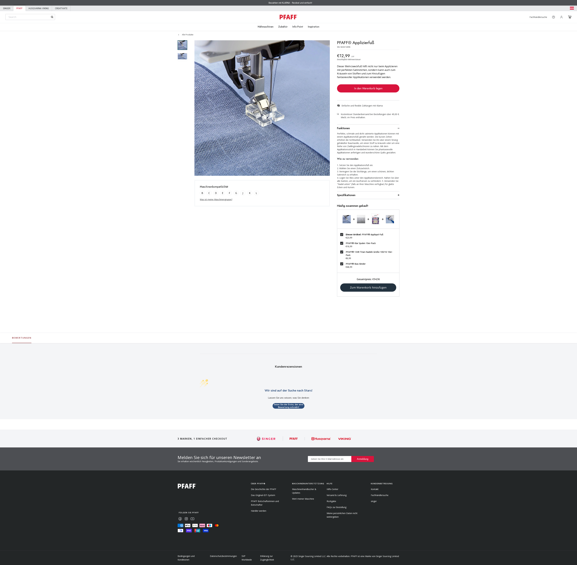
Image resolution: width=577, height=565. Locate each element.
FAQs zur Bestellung (336, 507)
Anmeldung (362, 459)
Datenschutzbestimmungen (223, 556)
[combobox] (30, 17)
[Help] (553, 17)
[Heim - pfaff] (187, 486)
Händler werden (258, 510)
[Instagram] (186, 518)
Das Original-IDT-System (263, 495)
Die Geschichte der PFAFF (263, 489)
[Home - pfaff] (288, 17)
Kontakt (375, 489)
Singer (6, 8)
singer (374, 501)
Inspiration (313, 26)
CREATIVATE (61, 8)
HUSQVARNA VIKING (39, 8)
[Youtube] (192, 518)
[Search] (52, 17)
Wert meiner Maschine (303, 498)
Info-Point (297, 26)
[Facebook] (180, 518)
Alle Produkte (187, 34)
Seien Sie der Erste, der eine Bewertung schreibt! (288, 406)
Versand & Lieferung (337, 495)
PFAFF (19, 8)
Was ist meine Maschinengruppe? (216, 199)
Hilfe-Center (332, 489)
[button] (570, 17)
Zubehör (283, 26)
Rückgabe (331, 501)
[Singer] (266, 438)
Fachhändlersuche (538, 17)
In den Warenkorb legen (368, 88)
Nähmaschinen (265, 26)
